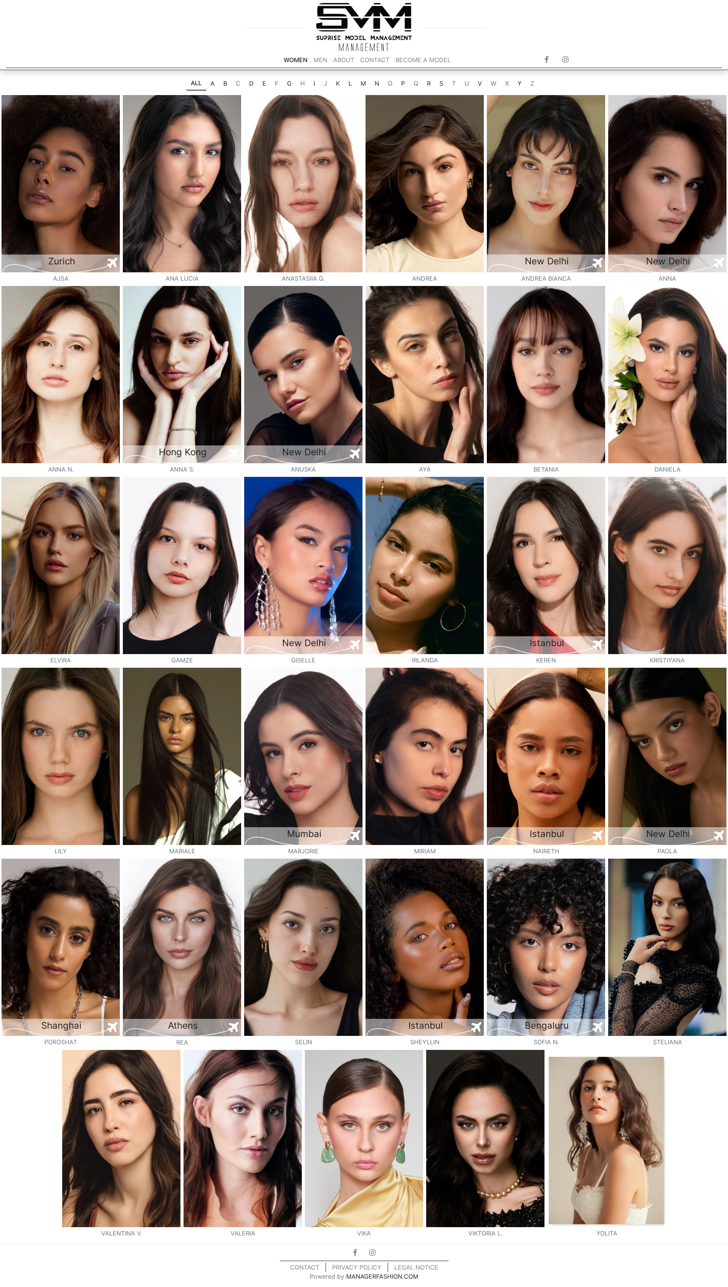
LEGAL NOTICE (416, 1267)
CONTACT (374, 60)
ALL (196, 83)
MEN (320, 60)
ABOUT (343, 60)
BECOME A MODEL (423, 60)
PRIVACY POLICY (356, 1267)
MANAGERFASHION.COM (382, 1276)
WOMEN (296, 60)
